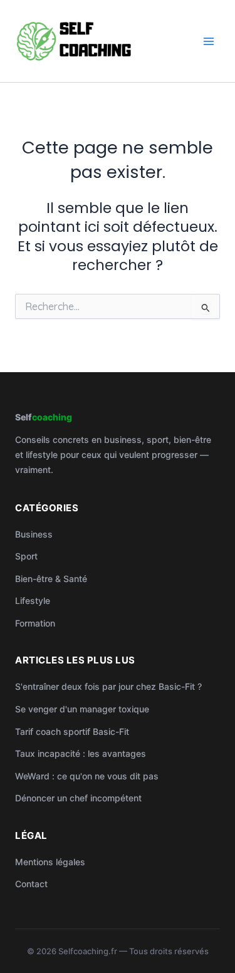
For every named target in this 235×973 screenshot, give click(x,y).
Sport (26, 556)
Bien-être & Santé (51, 578)
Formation (35, 623)
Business (34, 534)
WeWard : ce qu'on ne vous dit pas (87, 776)
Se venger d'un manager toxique (82, 709)
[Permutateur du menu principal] (209, 41)
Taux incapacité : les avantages (80, 753)
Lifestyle (32, 600)
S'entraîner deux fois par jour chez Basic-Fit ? (108, 686)
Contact (31, 883)
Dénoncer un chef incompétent (78, 798)
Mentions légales (50, 861)
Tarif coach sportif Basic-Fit (72, 731)
